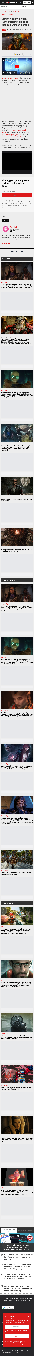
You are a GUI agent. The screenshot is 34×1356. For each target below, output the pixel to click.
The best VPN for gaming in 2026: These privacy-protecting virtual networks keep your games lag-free (17, 1247)
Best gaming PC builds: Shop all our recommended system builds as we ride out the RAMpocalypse (17, 1267)
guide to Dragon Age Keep (11, 135)
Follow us (19, 54)
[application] (17, 161)
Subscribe (27, 2)
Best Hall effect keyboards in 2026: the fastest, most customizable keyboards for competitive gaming (18, 1288)
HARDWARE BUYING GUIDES (9, 1230)
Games (4, 11)
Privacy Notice (24, 202)
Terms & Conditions (15, 1344)
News (4, 29)
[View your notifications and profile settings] (16, 2)
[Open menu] (3, 2)
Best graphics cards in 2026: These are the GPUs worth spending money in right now (18, 1257)
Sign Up (17, 1336)
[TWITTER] (11, 231)
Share (6, 54)
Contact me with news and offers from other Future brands (17, 1331)
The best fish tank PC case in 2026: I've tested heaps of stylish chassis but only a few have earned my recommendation (18, 1277)
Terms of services (22, 200)
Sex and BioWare (17, 137)
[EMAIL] (14, 231)
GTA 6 (24, 7)
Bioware (5, 221)
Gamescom (14, 7)
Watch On (6, 73)
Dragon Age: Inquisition (8, 14)
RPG (9, 11)
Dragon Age (16, 11)
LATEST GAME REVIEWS (25, 1230)
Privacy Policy (23, 1342)
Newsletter (28, 54)
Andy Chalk (12, 29)
